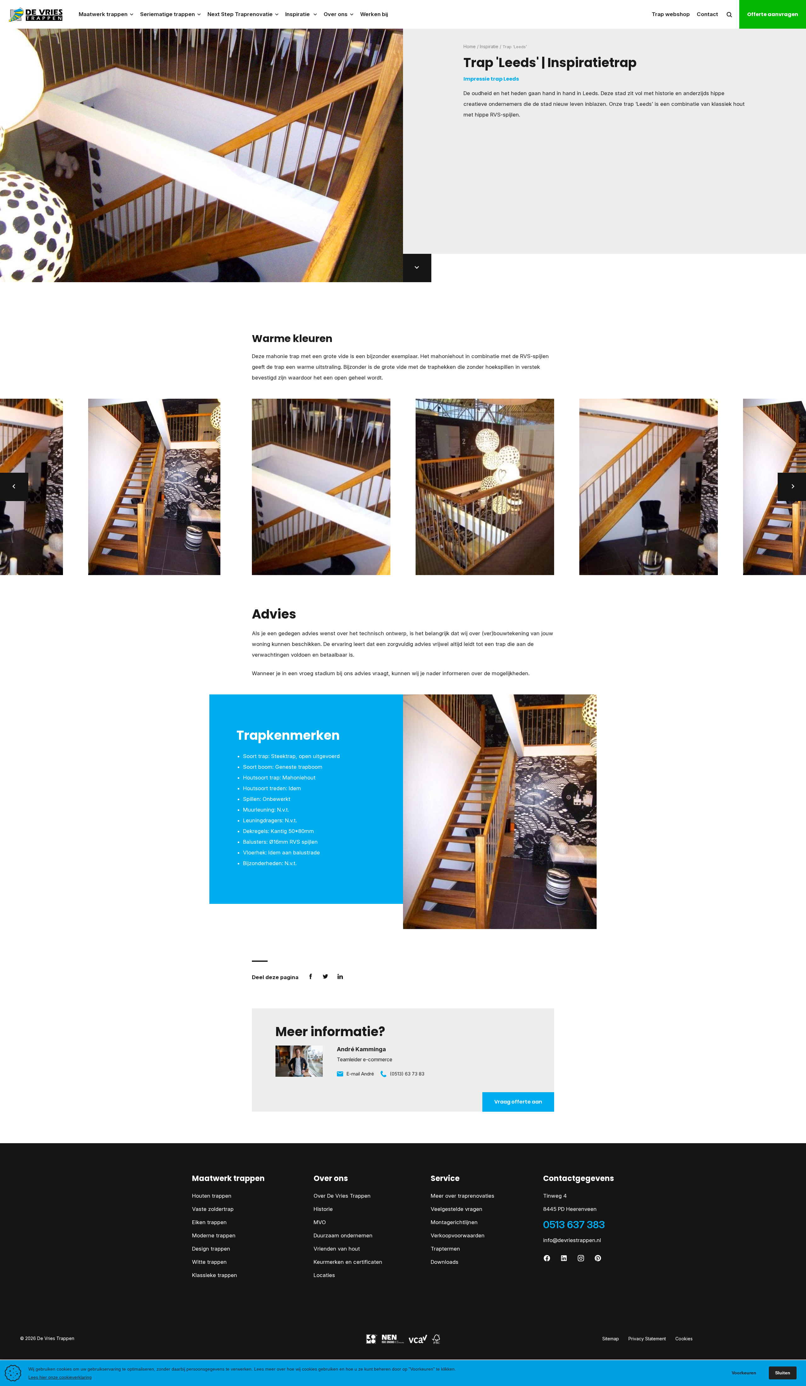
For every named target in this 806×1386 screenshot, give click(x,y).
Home (469, 46)
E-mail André (360, 1074)
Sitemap (610, 1338)
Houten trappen (211, 1196)
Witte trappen (209, 1262)
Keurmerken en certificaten (348, 1262)
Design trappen (211, 1249)
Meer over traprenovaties (462, 1196)
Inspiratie (489, 46)
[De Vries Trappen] (32, 14)
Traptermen (445, 1249)
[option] (321, 487)
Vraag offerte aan (518, 1101)
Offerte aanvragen (772, 14)
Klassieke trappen (214, 1275)
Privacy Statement (647, 1338)
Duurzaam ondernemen (343, 1235)
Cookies (684, 1338)
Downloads (444, 1262)
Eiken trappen (209, 1222)
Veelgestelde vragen (456, 1209)
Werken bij (374, 14)
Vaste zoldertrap (213, 1209)
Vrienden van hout (337, 1249)
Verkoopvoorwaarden (458, 1235)
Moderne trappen (214, 1235)
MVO (320, 1222)
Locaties (324, 1275)
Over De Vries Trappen (342, 1196)
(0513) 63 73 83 (407, 1074)
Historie (323, 1209)
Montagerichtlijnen (454, 1222)
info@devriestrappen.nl (572, 1240)
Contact (707, 14)
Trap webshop (671, 14)
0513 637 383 (574, 1224)
